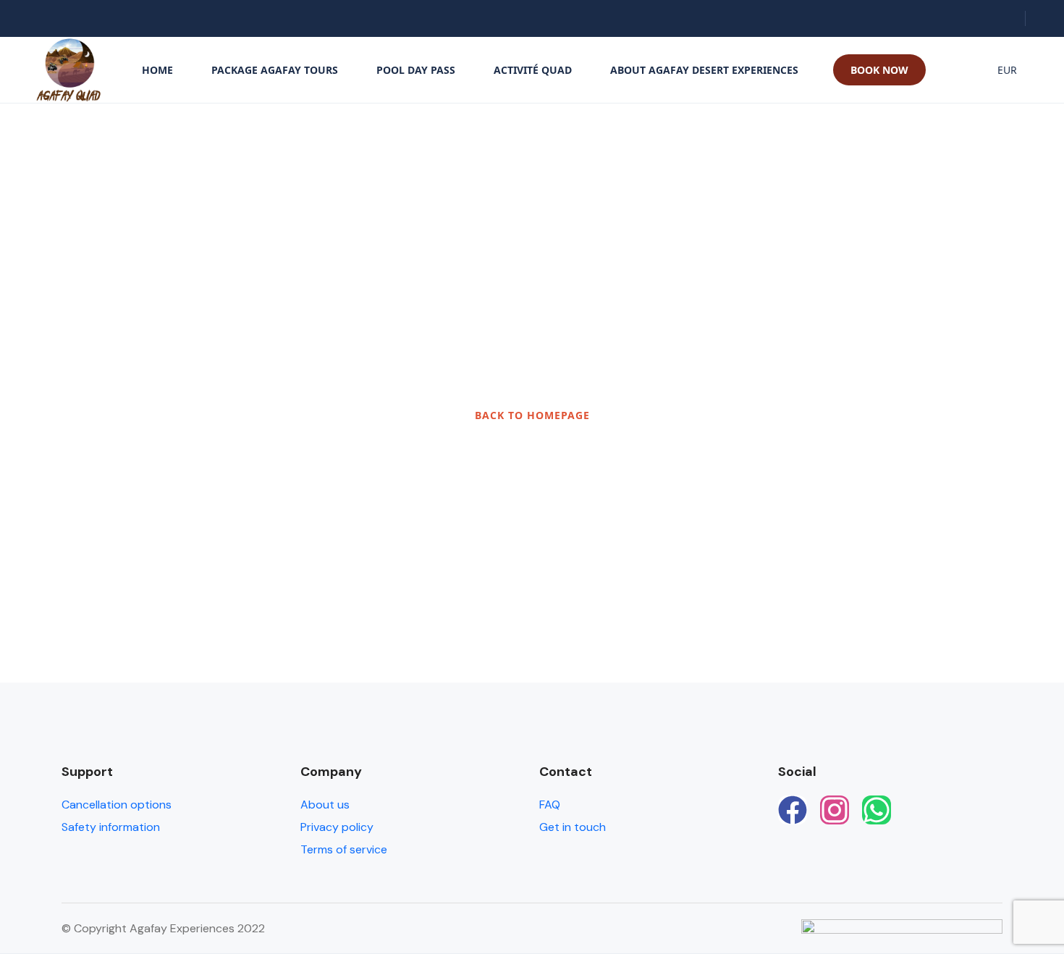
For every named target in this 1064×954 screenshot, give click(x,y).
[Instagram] (834, 809)
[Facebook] (792, 809)
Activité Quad (533, 70)
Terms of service (343, 849)
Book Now (879, 70)
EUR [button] (1007, 70)
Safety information (111, 827)
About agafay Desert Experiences (704, 70)
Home (157, 70)
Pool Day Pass (415, 70)
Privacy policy (336, 827)
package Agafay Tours (274, 70)
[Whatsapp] (876, 809)
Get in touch (572, 827)
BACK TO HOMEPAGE (532, 415)
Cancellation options (117, 804)
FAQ (549, 804)
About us (325, 804)
